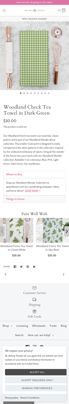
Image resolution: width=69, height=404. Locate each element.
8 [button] (45, 93)
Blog (63, 325)
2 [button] (24, 93)
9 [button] (48, 93)
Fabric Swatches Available (34, 18)
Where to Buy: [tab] (14, 174)
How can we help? (41, 335)
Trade (53, 325)
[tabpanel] (34, 186)
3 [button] (27, 93)
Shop (7, 325)
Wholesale (38, 325)
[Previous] (5, 274)
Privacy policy (11, 397)
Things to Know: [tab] (15, 199)
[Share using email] (34, 266)
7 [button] (41, 93)
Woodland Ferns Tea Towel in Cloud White (16, 248)
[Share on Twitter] (21, 266)
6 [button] (38, 93)
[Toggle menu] (4, 10)
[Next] (64, 274)
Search (19, 335)
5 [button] (34, 93)
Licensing (22, 325)
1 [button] (20, 93)
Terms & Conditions (30, 397)
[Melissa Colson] (34, 10)
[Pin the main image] (27, 266)
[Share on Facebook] (15, 266)
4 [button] (31, 93)
